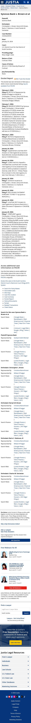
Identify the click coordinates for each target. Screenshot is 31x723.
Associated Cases (9, 291)
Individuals (6, 661)
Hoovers (16, 356)
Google (16, 330)
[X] (22, 697)
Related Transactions (11, 305)
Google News (19, 317)
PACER (3, 277)
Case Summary (9, 297)
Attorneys (7, 293)
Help (15, 710)
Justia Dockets (19, 361)
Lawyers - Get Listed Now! (15, 618)
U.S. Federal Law (8, 674)
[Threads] (17, 697)
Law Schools (6, 670)
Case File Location (10, 295)
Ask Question (15, 540)
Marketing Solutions (9, 686)
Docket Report (9, 299)
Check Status (8, 307)
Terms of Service (15, 713)
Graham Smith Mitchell (21, 338)
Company (16, 707)
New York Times (24, 323)
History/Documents (10, 301)
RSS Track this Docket (23, 79)
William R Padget (19, 373)
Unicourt (17, 328)
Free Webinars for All (9, 548)
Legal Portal (15, 704)
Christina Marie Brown (21, 370)
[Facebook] (12, 697)
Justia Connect (15, 701)
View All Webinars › (15, 588)
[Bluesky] (19, 697)
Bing (21, 330)
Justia (18, 693)
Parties (6, 303)
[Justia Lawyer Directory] (24, 697)
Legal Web (25, 328)
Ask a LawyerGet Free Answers (7, 531)
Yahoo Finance (18, 354)
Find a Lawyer (6, 605)
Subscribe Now (15, 642)
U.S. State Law (7, 678)
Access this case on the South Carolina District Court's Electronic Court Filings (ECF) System (15, 283)
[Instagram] (14, 697)
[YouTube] (9, 697)
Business (5, 665)
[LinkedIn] (7, 697)
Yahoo (26, 330)
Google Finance (20, 352)
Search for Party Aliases (12, 289)
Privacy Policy (15, 716)
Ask (15, 332)
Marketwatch (18, 319)
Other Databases (8, 682)
